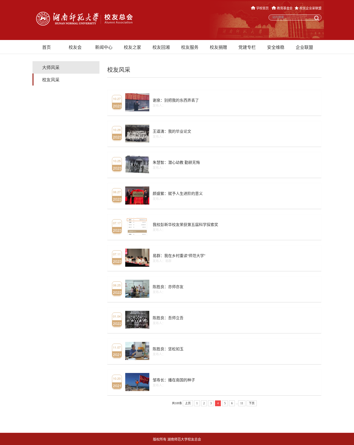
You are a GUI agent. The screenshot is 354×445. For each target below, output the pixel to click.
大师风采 (50, 67)
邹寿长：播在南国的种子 (174, 380)
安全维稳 (275, 47)
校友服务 (189, 47)
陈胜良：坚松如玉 (168, 349)
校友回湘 (161, 47)
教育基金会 (284, 8)
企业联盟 (304, 47)
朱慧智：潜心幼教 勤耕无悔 (176, 162)
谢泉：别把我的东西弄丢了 (176, 100)
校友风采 (50, 79)
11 (241, 403)
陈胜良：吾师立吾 (168, 317)
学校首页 (262, 8)
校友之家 (132, 47)
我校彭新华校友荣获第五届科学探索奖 (185, 224)
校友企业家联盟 (310, 8)
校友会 (75, 47)
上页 (188, 403)
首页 (46, 47)
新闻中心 (103, 47)
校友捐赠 (218, 47)
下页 (252, 403)
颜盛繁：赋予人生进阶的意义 (178, 193)
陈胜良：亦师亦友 (168, 286)
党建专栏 (247, 47)
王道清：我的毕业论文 (172, 131)
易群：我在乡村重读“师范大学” (179, 255)
